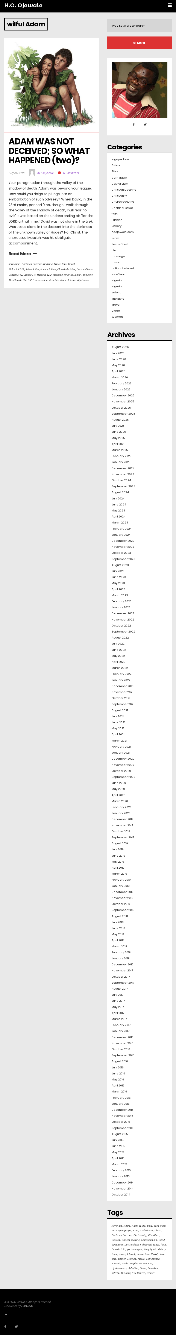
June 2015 (118, 1146)
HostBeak (27, 1306)
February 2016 (121, 1098)
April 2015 (118, 1158)
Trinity (150, 1272)
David (162, 1239)
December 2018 (123, 892)
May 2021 (118, 728)
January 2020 (121, 813)
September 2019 (123, 837)
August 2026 (120, 347)
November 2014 (123, 1189)
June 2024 (119, 505)
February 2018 (121, 952)
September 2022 (123, 632)
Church (116, 1239)
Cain (135, 1230)
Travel (116, 305)
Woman (117, 317)
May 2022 (118, 656)
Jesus (140, 1254)
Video (116, 311)
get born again (135, 1249)
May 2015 (118, 1152)
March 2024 (120, 523)
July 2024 (118, 499)
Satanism (153, 1268)
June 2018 (118, 928)
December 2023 (123, 541)
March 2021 (119, 741)
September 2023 (123, 559)
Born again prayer (121, 1230)
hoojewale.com (123, 232)
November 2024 (123, 474)
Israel (122, 1254)
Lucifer (122, 1258)
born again (14, 263)
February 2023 (122, 601)
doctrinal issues (150, 1244)
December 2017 (122, 964)
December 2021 (123, 686)
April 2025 (118, 444)
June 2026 (119, 359)
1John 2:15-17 (16, 269)
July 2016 (118, 1068)
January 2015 (121, 1176)
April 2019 (118, 868)
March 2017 (119, 1019)
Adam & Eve (32, 269)
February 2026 (122, 383)
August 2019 (120, 843)
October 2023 (121, 553)
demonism (117, 1244)
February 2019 (121, 880)
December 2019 (123, 819)
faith (115, 214)
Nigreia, (117, 286)
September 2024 (123, 486)
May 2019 (118, 862)
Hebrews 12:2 (44, 274)
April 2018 (118, 940)
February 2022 (122, 674)
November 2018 (122, 898)
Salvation (133, 1268)
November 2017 (122, 970)
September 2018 (123, 910)
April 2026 (118, 371)
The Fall (27, 280)
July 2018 (118, 922)
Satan (78, 274)
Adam (127, 1225)
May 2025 (118, 438)
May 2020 (118, 789)
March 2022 (120, 668)
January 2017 (120, 1031)
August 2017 (120, 989)
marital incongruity (63, 274)
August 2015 (120, 1134)
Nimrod (116, 1263)
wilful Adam (83, 280)
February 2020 (122, 807)
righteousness (119, 1268)
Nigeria (117, 280)
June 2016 (118, 1074)
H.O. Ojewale (23, 5)
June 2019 (118, 856)
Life (114, 250)
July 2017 (117, 995)
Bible (115, 171)
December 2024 (123, 468)
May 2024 (118, 511)
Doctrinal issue (84, 269)
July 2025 (118, 426)
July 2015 (118, 1140)
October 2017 (121, 977)
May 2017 (118, 1007)
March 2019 (119, 874)
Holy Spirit (150, 1249)
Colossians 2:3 (149, 1239)
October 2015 (121, 1122)
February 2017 (121, 1025)
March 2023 (120, 595)
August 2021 (120, 710)
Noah (125, 1263)
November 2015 (122, 1116)
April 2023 (118, 589)
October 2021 (121, 698)
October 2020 (121, 771)
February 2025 (122, 456)
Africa (116, 165)
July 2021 (118, 716)
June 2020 (119, 783)
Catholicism (120, 184)
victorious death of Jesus (62, 280)
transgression (40, 280)
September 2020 (123, 777)
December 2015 (123, 1110)
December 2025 (123, 395)
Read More (20, 254)
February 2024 (122, 529)
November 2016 (122, 1043)
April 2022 (118, 662)
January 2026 (121, 389)
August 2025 (120, 420)
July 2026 (118, 353)
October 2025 (121, 408)
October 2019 (121, 831)
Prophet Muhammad (140, 1263)
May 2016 (118, 1080)
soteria (116, 292)
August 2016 (120, 1061)
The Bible (88, 274)
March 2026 (120, 377)
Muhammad (152, 1258)
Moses (141, 1258)
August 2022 (120, 638)
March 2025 (120, 450)
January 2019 (121, 886)
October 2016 (121, 1049)
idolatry (162, 1249)
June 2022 (119, 650)
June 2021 (118, 722)
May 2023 (118, 583)
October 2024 (121, 480)
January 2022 (121, 680)
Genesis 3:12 (15, 274)
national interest (123, 268)
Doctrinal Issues (52, 263)
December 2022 (123, 613)
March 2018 (119, 946)
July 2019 (118, 849)
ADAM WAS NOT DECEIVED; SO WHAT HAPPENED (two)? (50, 150)
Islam (115, 238)
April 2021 (118, 734)
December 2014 (123, 1183)
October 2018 (121, 904)
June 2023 (119, 577)
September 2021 (123, 704)
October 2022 (121, 626)
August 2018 (120, 916)
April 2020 (118, 795)
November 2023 (123, 547)
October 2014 (121, 1195)
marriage (118, 256)
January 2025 (121, 462)
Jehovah (131, 1254)
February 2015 (121, 1170)
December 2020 (123, 759)
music (116, 262)
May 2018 (118, 934)
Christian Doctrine (32, 263)
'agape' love (120, 159)
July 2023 (118, 571)
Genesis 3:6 (29, 274)
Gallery (116, 226)
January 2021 (121, 753)
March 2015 (119, 1164)
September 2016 (123, 1055)
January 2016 (121, 1104)
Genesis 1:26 (118, 1249)
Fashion (117, 220)
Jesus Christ (68, 263)
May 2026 (118, 365)
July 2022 (118, 644)
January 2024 (121, 535)
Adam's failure (48, 269)
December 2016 (123, 1037)
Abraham (117, 1225)
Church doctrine (66, 269)
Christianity (119, 196)
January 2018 (121, 958)
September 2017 (123, 983)
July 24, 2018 (16, 173)
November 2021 (122, 692)
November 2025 (123, 402)
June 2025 (119, 432)
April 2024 (119, 517)
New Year (118, 274)
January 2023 (121, 607)
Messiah (131, 1258)
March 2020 (120, 801)
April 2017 (118, 1013)
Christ (158, 1230)
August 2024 (120, 492)
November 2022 (123, 620)
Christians (153, 1235)
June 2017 (118, 1001)
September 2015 (123, 1128)
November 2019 (122, 825)
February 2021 (121, 747)
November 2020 (123, 765)
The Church (15, 280)
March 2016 (119, 1092)
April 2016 (118, 1086)
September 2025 (123, 414)
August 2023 (120, 565)
